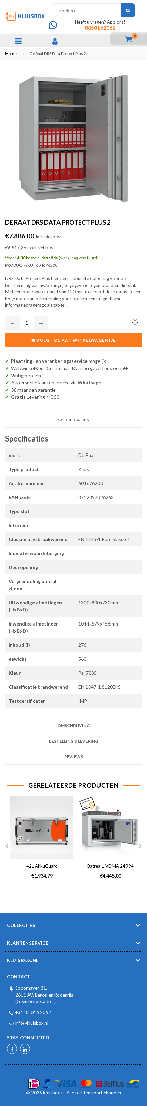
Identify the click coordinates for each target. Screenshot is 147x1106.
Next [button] (140, 846)
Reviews (73, 756)
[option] (39, 843)
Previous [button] (7, 846)
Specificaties (73, 419)
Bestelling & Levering (73, 741)
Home (11, 53)
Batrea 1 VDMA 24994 (110, 866)
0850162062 (100, 28)
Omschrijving (73, 725)
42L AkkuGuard (42, 866)
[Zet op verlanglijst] (135, 322)
